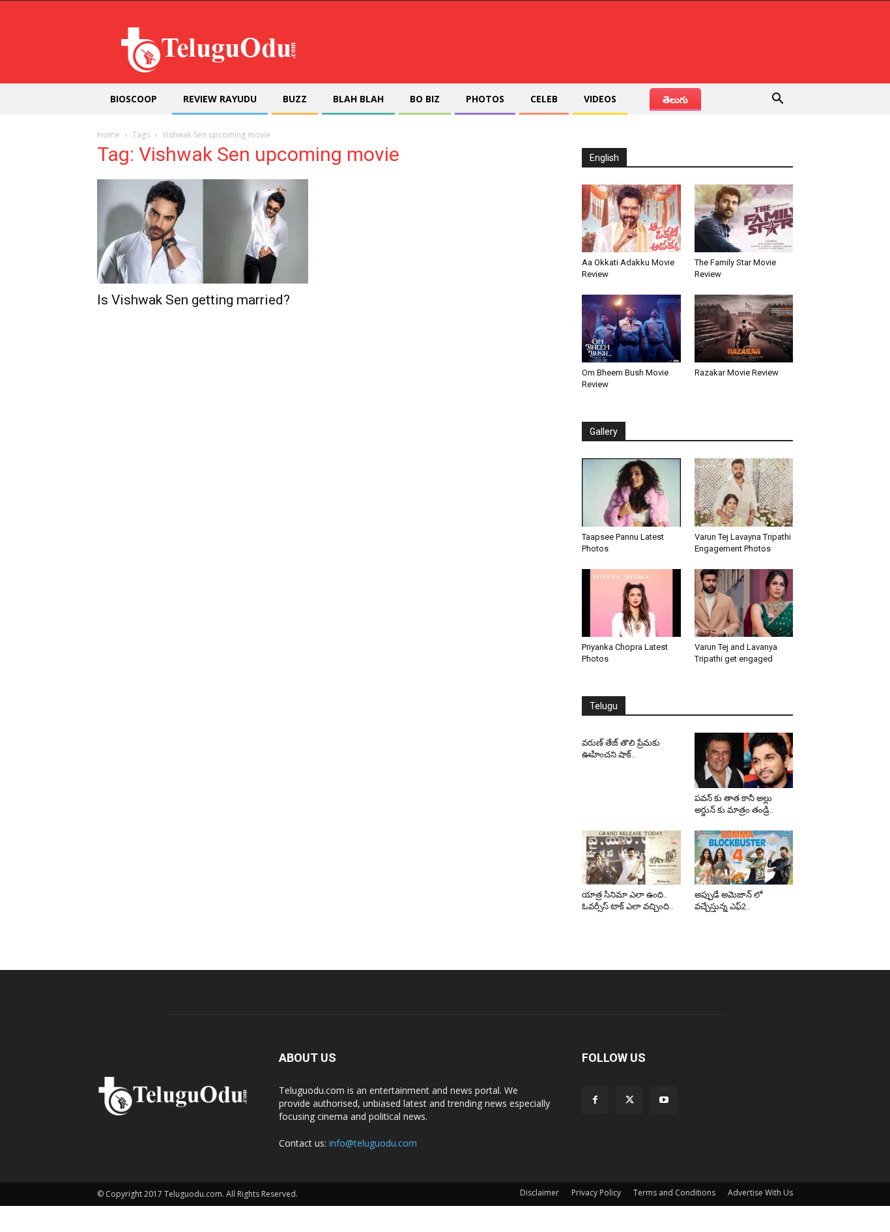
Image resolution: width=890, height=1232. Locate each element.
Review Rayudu (220, 99)
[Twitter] (629, 1100)
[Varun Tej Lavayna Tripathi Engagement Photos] (744, 492)
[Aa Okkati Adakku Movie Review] (631, 218)
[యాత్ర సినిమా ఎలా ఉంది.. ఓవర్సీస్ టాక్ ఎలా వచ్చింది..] (631, 857)
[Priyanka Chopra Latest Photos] (631, 603)
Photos (485, 99)
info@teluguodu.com (373, 1143)
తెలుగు (675, 99)
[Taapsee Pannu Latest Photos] (631, 492)
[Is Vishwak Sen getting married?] (202, 231)
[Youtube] (664, 1100)
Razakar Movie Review (737, 372)
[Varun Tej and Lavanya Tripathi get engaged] (744, 603)
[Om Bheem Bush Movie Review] (631, 328)
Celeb (544, 99)
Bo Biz (425, 99)
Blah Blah (358, 99)
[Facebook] (595, 1100)
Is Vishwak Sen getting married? (193, 300)
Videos (600, 99)
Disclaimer (539, 1192)
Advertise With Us (760, 1192)
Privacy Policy (596, 1192)
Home (108, 134)
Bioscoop (133, 99)
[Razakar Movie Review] (744, 328)
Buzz (295, 99)
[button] (777, 100)
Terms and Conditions (674, 1192)
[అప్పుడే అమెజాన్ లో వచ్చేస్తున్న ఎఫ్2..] (744, 857)
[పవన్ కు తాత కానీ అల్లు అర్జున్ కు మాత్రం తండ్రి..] (744, 760)
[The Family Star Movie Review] (744, 218)
